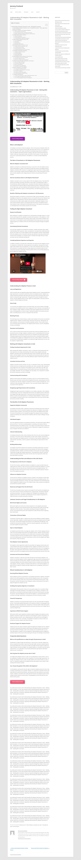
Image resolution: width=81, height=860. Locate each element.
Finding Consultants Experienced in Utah (21, 46)
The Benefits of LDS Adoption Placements (20, 50)
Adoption (31, 824)
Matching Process (17, 42)
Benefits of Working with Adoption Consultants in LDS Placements (25, 33)
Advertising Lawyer (58, 26)
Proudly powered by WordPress (15, 854)
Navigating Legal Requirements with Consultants (22, 49)
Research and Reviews (18, 36)
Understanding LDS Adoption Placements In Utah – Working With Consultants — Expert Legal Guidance (30, 27)
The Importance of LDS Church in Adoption (21, 57)
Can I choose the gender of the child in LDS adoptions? (23, 77)
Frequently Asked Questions (18, 74)
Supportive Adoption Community (20, 51)
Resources (26, 12)
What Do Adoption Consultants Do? (20, 31)
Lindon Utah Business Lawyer (60, 28)
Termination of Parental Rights (19, 63)
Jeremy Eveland (16, 6)
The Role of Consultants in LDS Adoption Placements (22, 30)
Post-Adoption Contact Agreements (20, 65)
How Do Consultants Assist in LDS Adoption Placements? (23, 32)
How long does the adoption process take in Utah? (23, 76)
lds (38, 824)
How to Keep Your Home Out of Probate (62, 67)
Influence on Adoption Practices (20, 58)
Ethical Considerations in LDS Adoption (20, 67)
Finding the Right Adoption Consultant (19, 34)
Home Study (17, 41)
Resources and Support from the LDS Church (21, 59)
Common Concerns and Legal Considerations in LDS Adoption (23, 60)
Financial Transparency (18, 70)
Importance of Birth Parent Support (20, 72)
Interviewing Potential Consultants (20, 37)
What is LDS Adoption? (17, 29)
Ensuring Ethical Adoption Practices (20, 68)
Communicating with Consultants (20, 48)
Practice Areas (18, 12)
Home (11, 12)
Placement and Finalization (19, 43)
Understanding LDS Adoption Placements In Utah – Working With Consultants (26, 26)
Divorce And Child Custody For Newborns (40, 848)
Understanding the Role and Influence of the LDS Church (22, 56)
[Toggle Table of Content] (45, 25)
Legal (32, 12)
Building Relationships (18, 55)
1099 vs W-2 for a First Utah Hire (61, 40)
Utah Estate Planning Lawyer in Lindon (62, 61)
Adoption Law (22, 824)
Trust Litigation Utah (59, 57)
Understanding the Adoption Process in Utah (20, 39)
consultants (35, 824)
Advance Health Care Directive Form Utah (63, 32)
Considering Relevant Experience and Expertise (22, 38)
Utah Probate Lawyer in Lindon (61, 63)
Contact (38, 12)
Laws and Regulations (18, 40)
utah (40, 824)
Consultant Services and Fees (19, 47)
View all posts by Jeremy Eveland (24, 838)
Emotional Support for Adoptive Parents (21, 73)
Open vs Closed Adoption (19, 64)
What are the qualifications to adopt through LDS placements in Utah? (26, 75)
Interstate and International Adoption (21, 66)
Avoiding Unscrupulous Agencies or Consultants (22, 69)
